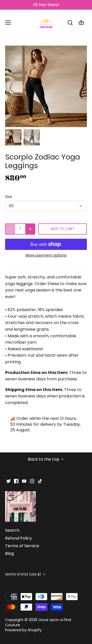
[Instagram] (32, 481)
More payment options (46, 255)
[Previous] (11, 86)
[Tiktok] (40, 481)
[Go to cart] (81, 23)
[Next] (80, 86)
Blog (9, 553)
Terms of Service (22, 546)
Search (12, 530)
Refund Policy (18, 538)
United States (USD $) (23, 574)
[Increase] (30, 229)
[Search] (70, 23)
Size (8, 197)
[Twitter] (8, 481)
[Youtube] (24, 481)
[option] (46, 86)
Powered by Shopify (23, 630)
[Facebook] (16, 481)
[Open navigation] (8, 22)
